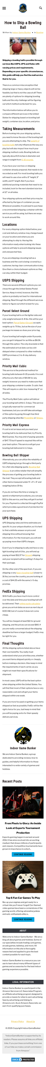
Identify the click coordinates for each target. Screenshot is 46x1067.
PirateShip (29, 418)
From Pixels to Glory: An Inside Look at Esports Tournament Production (23, 828)
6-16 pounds (27, 160)
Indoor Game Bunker (21, 32)
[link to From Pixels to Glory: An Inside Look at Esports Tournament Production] (23, 802)
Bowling (39, 32)
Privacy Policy (17, 1021)
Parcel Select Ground (23, 323)
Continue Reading (23, 854)
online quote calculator (30, 603)
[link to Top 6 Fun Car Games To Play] (23, 877)
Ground (28, 555)
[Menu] (4, 8)
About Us (30, 1021)
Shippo (39, 418)
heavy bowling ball (24, 573)
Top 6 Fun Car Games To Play (23, 897)
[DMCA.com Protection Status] (23, 1061)
